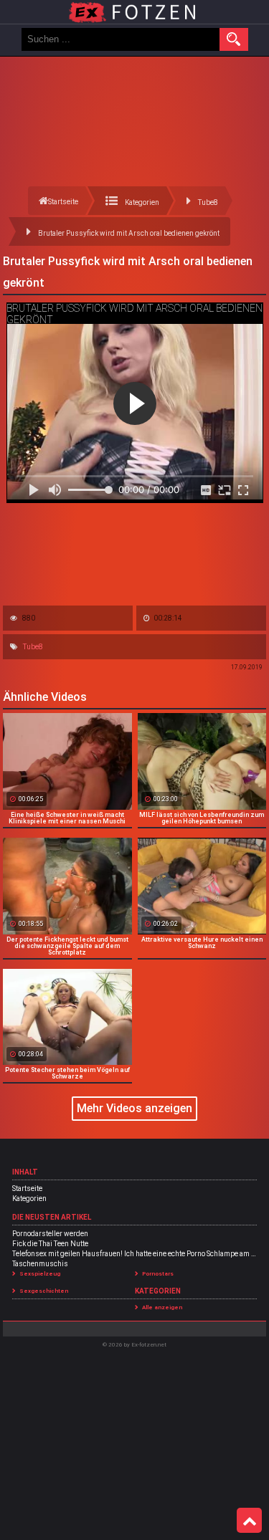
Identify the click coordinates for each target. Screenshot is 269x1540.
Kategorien (29, 1198)
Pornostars (158, 1274)
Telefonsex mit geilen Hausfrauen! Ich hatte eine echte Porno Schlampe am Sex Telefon (134, 1254)
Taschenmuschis (40, 1264)
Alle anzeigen (162, 1307)
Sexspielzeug (39, 1274)
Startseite (27, 1188)
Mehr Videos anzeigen (134, 1108)
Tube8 (33, 647)
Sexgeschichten (43, 1291)
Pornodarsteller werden (50, 1234)
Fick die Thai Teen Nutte (50, 1244)
